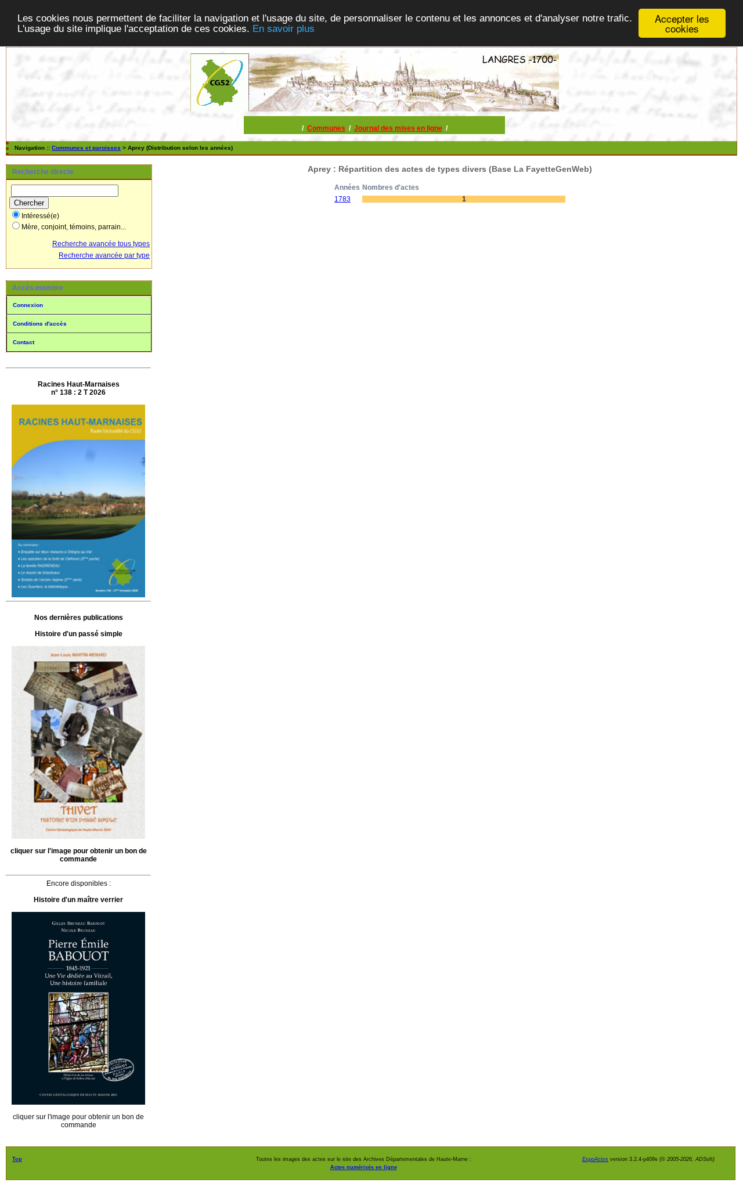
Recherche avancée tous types (101, 244)
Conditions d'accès (40, 323)
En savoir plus (284, 28)
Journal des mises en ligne (398, 128)
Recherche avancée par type (104, 255)
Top (17, 1159)
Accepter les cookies (682, 23)
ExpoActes (595, 1159)
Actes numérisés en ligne (363, 1167)
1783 (342, 199)
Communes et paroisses (86, 148)
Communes (326, 128)
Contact (23, 342)
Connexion (28, 305)
